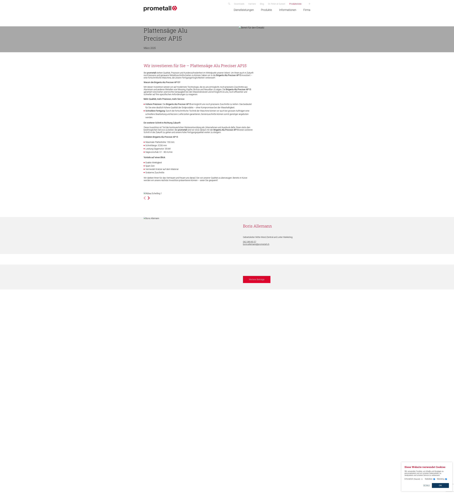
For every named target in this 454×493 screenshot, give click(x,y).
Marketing (440, 479)
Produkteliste (296, 4)
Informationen (287, 10)
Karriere (252, 4)
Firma (306, 10)
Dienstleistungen (244, 10)
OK (440, 485)
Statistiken (428, 479)
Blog (262, 4)
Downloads (239, 4)
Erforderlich (412, 479)
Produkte (266, 10)
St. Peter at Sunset (276, 4)
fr (309, 4)
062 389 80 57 (249, 241)
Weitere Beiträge (256, 279)
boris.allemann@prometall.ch (256, 244)
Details (426, 485)
